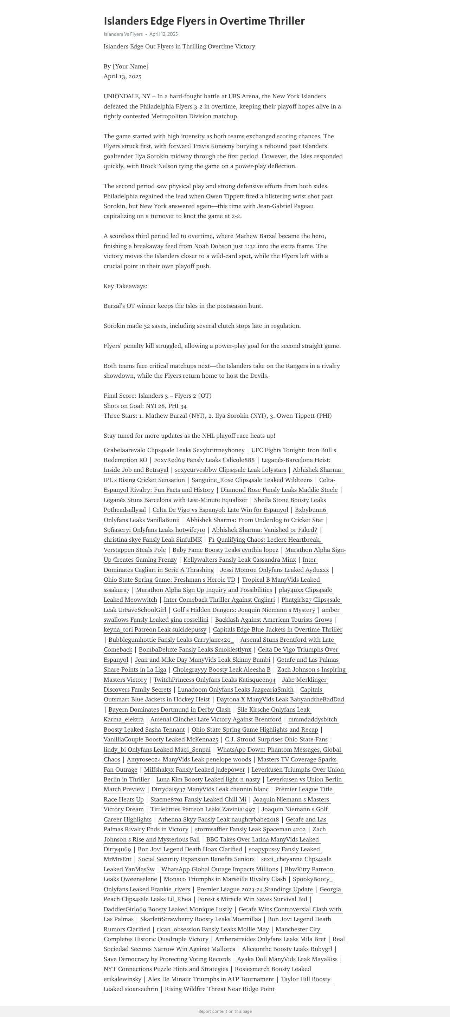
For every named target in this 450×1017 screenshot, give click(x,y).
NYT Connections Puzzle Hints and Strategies (166, 969)
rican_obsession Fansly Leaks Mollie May (213, 929)
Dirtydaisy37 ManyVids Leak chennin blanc (210, 789)
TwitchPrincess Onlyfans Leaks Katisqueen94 (215, 679)
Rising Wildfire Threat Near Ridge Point (220, 989)
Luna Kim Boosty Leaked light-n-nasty (208, 779)
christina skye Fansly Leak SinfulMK (153, 539)
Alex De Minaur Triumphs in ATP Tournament (211, 979)
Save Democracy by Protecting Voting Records (167, 959)
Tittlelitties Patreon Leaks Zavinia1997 (202, 809)
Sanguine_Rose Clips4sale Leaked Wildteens (252, 480)
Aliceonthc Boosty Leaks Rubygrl (287, 949)
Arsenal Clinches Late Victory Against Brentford (216, 719)
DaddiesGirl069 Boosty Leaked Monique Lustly (168, 909)
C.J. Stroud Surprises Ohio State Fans (276, 739)
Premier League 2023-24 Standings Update (255, 889)
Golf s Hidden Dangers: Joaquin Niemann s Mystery (244, 610)
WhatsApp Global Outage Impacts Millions (219, 869)
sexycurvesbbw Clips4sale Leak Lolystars (230, 470)
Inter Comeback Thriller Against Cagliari (219, 599)
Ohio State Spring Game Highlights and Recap (255, 729)
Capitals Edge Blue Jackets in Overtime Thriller (277, 629)
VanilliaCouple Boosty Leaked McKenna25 (161, 739)
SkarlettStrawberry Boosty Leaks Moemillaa (200, 919)
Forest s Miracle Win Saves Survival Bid (252, 899)
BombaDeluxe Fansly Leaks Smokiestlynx (195, 649)
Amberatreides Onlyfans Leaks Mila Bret (270, 939)
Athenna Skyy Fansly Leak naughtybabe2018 (218, 819)
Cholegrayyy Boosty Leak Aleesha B (222, 669)
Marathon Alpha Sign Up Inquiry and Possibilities (204, 590)
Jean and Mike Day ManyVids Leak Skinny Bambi (202, 659)
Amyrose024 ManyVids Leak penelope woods (189, 759)
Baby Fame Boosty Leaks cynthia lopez (225, 550)
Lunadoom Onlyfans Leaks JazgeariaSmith (236, 689)
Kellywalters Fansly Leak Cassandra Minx (240, 559)
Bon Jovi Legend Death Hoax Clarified (190, 849)
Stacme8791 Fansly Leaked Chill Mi (198, 799)
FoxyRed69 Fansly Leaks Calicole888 (204, 460)
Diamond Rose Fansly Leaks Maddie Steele (279, 490)
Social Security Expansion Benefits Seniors (196, 859)
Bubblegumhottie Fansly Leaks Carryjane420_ (171, 639)
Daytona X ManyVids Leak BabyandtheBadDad (280, 699)
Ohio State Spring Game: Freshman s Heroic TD (169, 579)
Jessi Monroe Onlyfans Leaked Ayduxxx (274, 570)
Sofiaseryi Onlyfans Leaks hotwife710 (154, 530)
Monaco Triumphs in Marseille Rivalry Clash (225, 879)
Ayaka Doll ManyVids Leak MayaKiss (287, 959)
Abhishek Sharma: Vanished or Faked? (264, 530)
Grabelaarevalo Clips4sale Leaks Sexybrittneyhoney (174, 450)
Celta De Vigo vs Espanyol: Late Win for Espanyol (220, 510)
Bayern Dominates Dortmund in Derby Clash (170, 709)
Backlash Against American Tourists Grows (273, 619)
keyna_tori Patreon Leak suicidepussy (155, 629)
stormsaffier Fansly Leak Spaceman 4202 (250, 829)
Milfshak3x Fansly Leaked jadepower (194, 769)
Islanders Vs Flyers (123, 34)
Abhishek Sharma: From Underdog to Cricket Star (254, 520)
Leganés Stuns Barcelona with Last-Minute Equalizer (176, 500)
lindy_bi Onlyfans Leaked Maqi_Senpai (157, 749)
